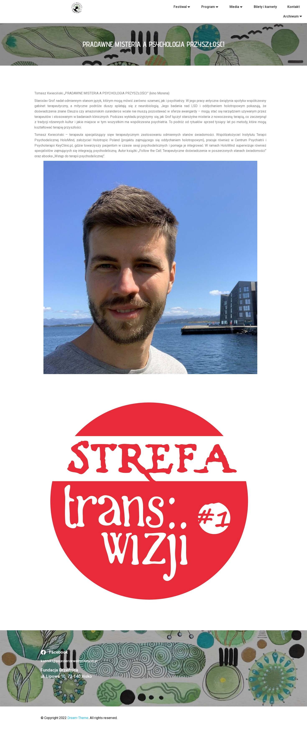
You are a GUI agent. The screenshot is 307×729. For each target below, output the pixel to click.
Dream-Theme (77, 718)
